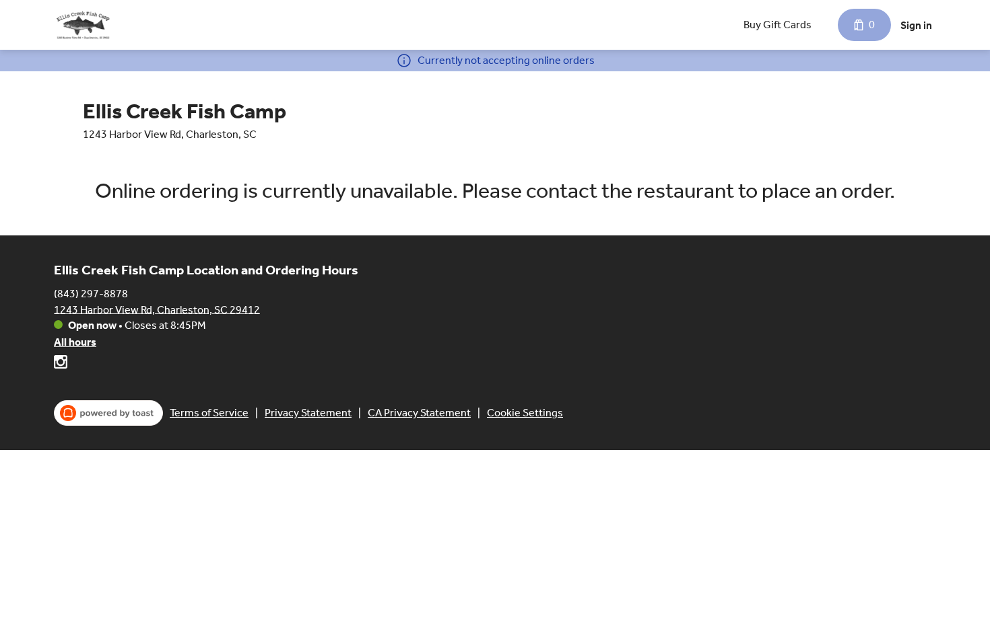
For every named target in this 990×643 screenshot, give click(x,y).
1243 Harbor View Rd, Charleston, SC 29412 (157, 309)
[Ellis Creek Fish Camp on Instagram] (60, 364)
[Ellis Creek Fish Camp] (83, 25)
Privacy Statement (308, 412)
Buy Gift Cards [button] (778, 24)
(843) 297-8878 (91, 293)
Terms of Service (209, 412)
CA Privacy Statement (419, 412)
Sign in (916, 25)
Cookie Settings (525, 412)
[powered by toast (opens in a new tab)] (108, 413)
